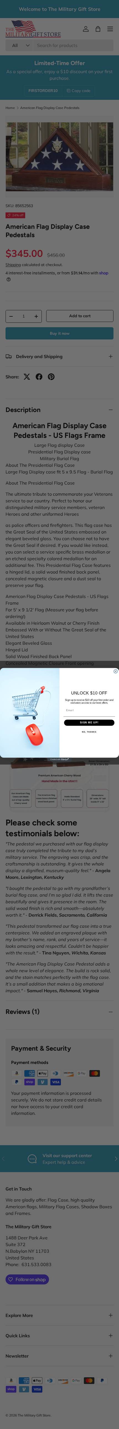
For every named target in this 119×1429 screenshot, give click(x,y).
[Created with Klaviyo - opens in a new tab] (59, 759)
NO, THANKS (89, 732)
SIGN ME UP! (89, 722)
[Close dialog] (115, 671)
